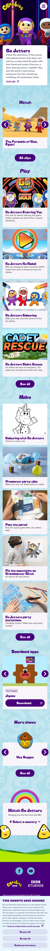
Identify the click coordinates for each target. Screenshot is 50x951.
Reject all (25, 932)
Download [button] (24, 702)
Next (45, 125)
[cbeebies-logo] (14, 884)
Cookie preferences (25, 945)
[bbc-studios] (35, 885)
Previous (5, 125)
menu (43, 6)
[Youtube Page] (31, 871)
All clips (25, 157)
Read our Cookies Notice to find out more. (23, 926)
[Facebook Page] (19, 871)
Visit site (10, 81)
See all (25, 383)
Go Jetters (12, 5)
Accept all (25, 938)
